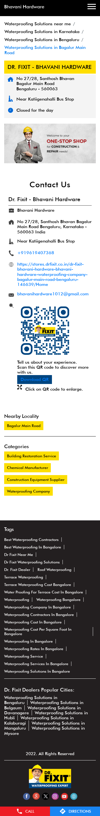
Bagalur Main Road (24, 425)
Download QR (35, 379)
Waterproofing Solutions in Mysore (44, 730)
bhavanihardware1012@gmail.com (53, 293)
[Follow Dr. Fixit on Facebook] (26, 796)
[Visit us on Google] (36, 796)
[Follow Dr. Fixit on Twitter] (45, 796)
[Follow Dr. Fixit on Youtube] (64, 796)
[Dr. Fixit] (50, 786)
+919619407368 (35, 252)
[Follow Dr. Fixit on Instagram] (55, 796)
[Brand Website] (74, 796)
